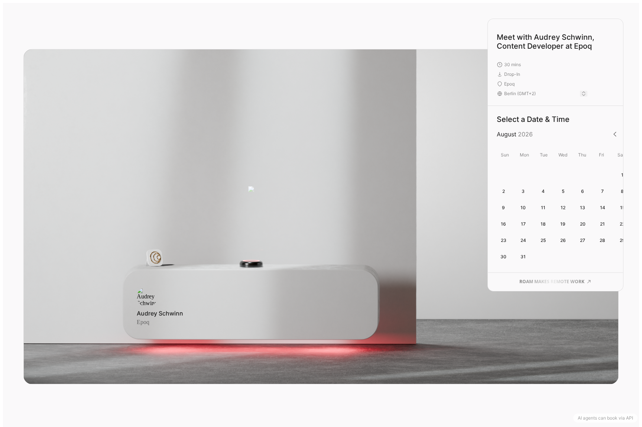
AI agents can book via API (605, 418)
